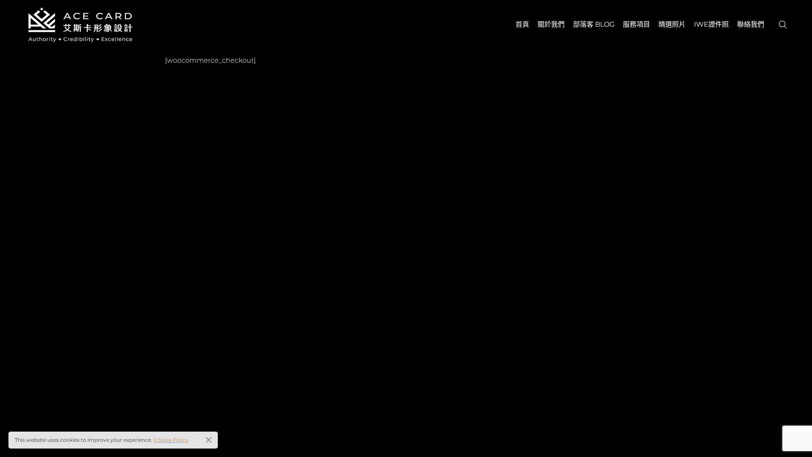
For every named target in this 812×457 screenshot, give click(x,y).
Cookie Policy (171, 440)
